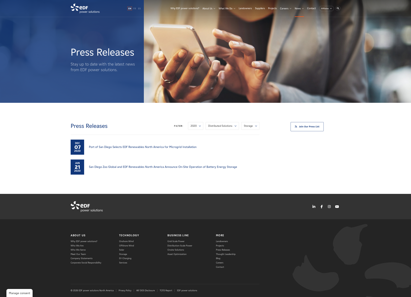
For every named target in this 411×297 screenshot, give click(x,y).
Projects (272, 8)
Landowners (245, 8)
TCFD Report (166, 290)
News (298, 8)
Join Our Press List (309, 126)
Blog (218, 258)
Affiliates (325, 8)
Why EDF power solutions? (185, 8)
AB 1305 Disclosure (145, 290)
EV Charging (125, 258)
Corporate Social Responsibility (86, 262)
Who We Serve (78, 249)
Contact (311, 8)
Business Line (178, 235)
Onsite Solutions (175, 249)
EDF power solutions (187, 290)
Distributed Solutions (220, 125)
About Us (207, 8)
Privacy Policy (125, 290)
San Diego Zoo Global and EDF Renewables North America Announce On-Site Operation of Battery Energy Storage (163, 167)
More (220, 235)
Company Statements (81, 258)
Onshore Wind (126, 241)
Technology (129, 235)
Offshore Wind (126, 245)
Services (123, 262)
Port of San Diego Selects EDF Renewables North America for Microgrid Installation (143, 147)
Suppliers (260, 8)
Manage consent (19, 293)
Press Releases (223, 249)
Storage (248, 125)
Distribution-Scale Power (179, 245)
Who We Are (77, 245)
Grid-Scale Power (175, 241)
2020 (194, 125)
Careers (284, 8)
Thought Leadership (226, 254)
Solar (121, 249)
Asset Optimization (177, 254)
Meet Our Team (78, 254)
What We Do (225, 8)
